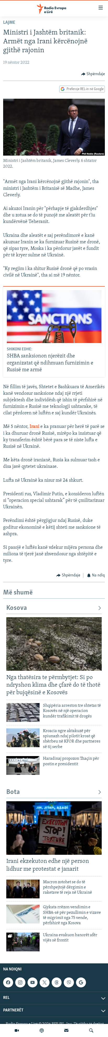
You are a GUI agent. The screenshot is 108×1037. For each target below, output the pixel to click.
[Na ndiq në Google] (81, 982)
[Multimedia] (17, 1030)
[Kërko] (91, 1030)
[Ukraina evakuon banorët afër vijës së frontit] (23, 942)
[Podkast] (42, 1030)
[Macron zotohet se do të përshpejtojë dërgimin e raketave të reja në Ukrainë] (23, 889)
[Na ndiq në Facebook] (8, 982)
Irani (34, 427)
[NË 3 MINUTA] (66, 1030)
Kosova (16, 608)
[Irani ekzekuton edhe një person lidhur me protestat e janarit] (54, 828)
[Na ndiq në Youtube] (32, 982)
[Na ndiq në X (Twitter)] (45, 982)
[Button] (93, 74)
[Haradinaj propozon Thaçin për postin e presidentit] (23, 765)
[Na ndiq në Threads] (57, 982)
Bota (13, 792)
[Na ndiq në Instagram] (20, 982)
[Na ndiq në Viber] (69, 982)
